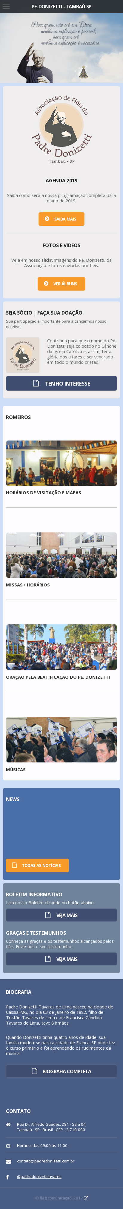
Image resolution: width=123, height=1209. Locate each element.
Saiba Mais (65, 219)
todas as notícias (41, 865)
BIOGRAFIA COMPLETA (67, 1071)
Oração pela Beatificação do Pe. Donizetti (58, 677)
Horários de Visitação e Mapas (43, 492)
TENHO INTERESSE (67, 383)
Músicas (16, 769)
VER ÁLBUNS (65, 284)
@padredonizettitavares (39, 1176)
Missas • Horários (28, 585)
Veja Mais (67, 915)
